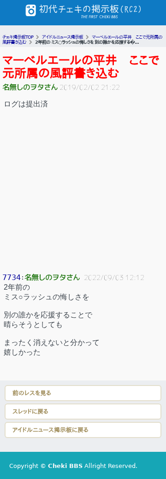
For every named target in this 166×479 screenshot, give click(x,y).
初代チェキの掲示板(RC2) (83, 13)
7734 (11, 277)
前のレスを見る (31, 393)
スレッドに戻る (30, 411)
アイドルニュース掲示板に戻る (50, 429)
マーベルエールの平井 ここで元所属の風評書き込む (81, 66)
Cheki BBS (65, 465)
